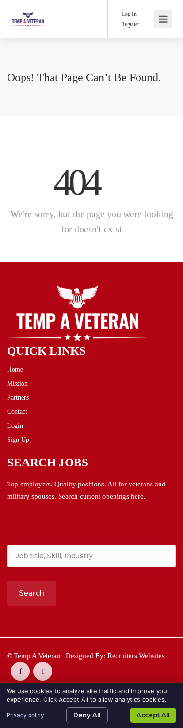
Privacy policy (25, 715)
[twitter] (42, 671)
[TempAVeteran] (27, 12)
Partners (18, 397)
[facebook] (20, 671)
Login (15, 425)
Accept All (153, 715)
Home (15, 369)
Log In (128, 14)
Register (129, 24)
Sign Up (18, 439)
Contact (17, 411)
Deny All (87, 715)
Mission (17, 383)
